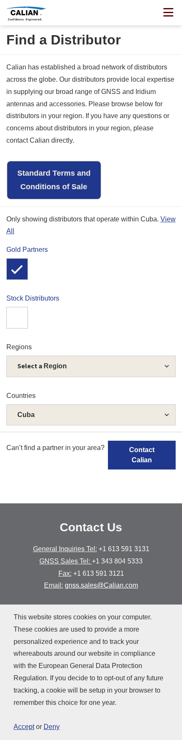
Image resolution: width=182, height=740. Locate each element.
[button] (91, 415)
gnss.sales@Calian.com (101, 585)
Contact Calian (141, 455)
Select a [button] (42, 366)
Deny (52, 726)
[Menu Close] (168, 13)
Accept (24, 726)
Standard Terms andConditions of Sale (54, 180)
